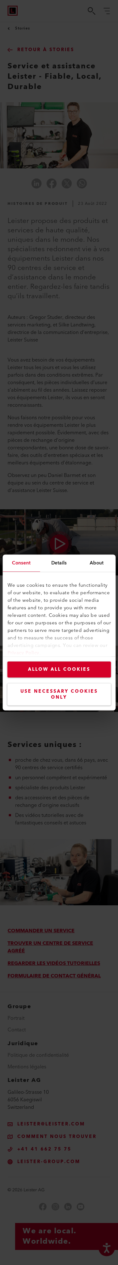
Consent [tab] (21, 563)
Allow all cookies (59, 669)
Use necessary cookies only (59, 694)
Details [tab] (59, 563)
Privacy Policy (23, 653)
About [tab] (97, 563)
